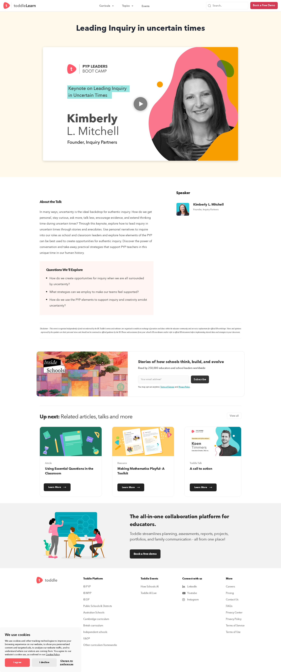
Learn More (54, 487)
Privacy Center (234, 613)
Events (148, 6)
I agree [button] (17, 662)
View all (234, 416)
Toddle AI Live (149, 593)
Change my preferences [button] (66, 662)
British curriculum (93, 626)
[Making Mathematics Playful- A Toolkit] (143, 441)
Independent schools (95, 632)
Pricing (230, 593)
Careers (230, 587)
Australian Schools (93, 613)
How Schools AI (150, 587)
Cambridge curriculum (96, 619)
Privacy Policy (184, 387)
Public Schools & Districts (97, 606)
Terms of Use (233, 632)
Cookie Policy (53, 654)
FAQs (229, 606)
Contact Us (232, 600)
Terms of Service (167, 387)
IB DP (86, 600)
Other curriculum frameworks (100, 645)
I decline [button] (44, 662)
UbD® (86, 639)
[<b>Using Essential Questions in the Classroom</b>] (71, 441)
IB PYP (87, 587)
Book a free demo (145, 554)
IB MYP (87, 593)
